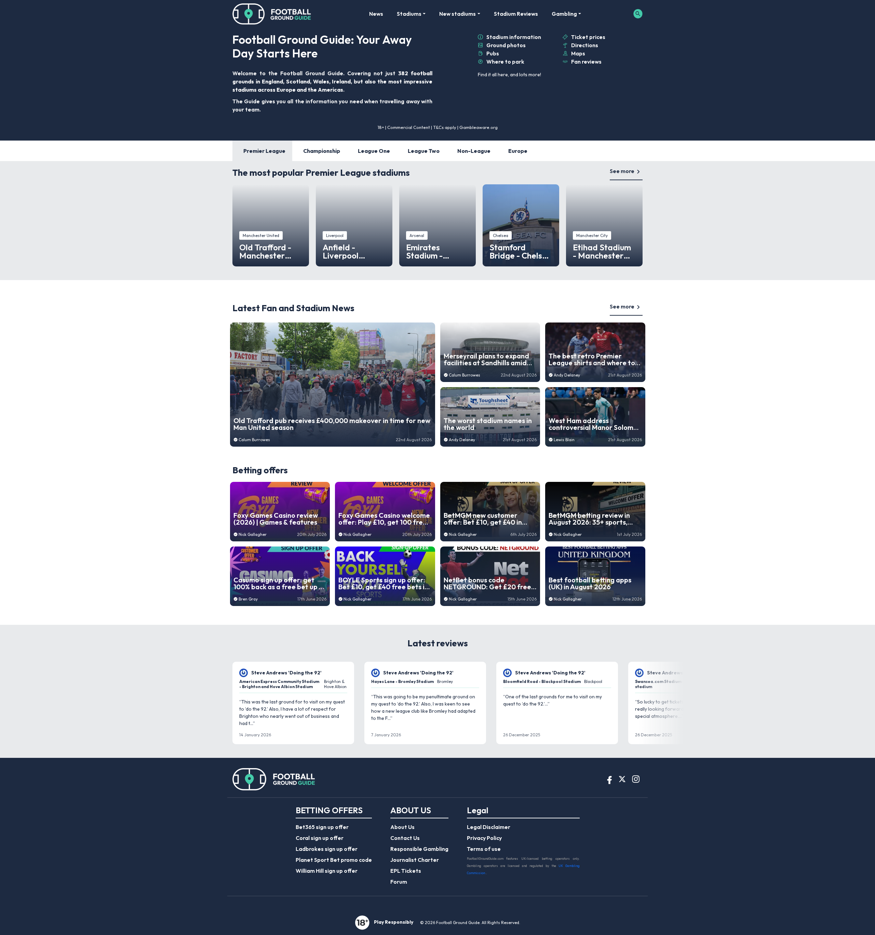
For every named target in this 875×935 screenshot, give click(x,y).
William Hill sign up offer (327, 870)
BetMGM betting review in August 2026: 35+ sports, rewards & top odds (589, 519)
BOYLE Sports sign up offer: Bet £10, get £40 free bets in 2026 (383, 583)
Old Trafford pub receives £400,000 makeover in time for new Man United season (331, 424)
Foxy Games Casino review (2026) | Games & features (275, 519)
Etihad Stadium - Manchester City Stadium (602, 251)
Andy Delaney (462, 439)
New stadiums (457, 13)
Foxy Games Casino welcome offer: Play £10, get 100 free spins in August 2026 (384, 519)
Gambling (564, 13)
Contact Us (405, 837)
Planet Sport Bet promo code (334, 859)
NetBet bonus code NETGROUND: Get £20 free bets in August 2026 (487, 583)
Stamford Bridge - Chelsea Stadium (520, 251)
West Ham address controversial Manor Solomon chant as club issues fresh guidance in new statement (595, 424)
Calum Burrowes (254, 439)
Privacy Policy (484, 837)
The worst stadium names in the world (488, 424)
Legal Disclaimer (488, 827)
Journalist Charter (414, 859)
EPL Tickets (405, 870)
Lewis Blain (564, 439)
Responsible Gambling (419, 848)
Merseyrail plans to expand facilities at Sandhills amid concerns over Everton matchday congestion (486, 359)
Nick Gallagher (253, 534)
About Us (402, 827)
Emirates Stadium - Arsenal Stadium (437, 251)
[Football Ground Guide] (271, 13)
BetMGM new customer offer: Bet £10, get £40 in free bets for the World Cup (488, 519)
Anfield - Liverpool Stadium (341, 251)
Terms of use (484, 848)
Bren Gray (248, 599)
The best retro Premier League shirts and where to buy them (592, 359)
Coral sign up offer (320, 837)
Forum (398, 881)
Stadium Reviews (516, 13)
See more (622, 171)
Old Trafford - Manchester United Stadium (268, 251)
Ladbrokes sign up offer (327, 848)
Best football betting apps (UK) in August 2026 (590, 583)
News (376, 13)
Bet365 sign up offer (322, 827)
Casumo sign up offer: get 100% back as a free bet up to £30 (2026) (279, 583)
